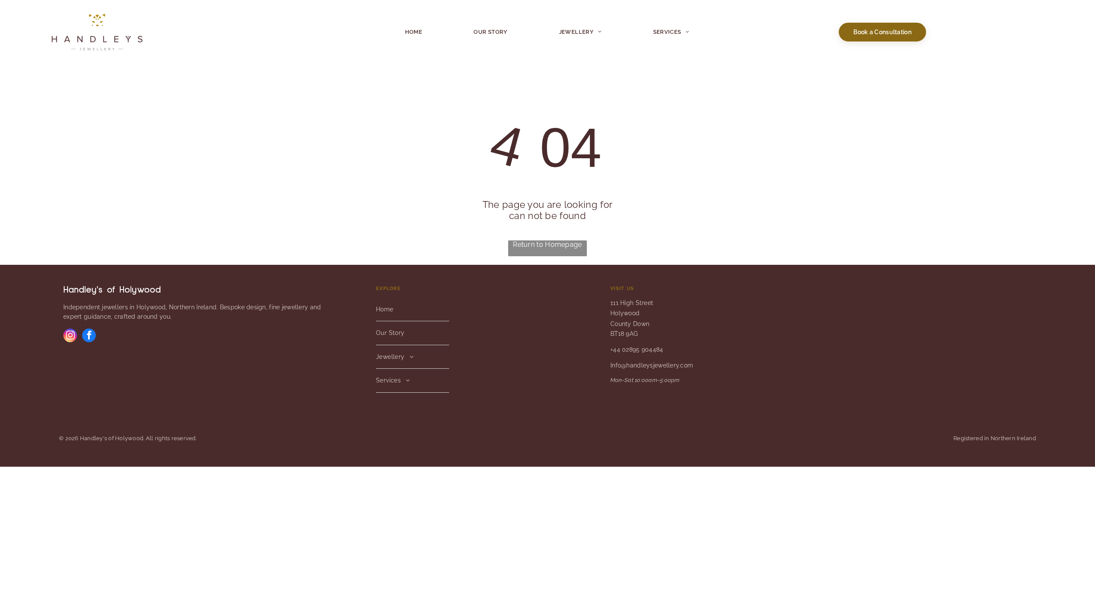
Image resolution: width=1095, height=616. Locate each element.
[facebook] (89, 336)
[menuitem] (414, 32)
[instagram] (70, 336)
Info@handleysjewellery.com (651, 365)
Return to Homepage (547, 244)
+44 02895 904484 (636, 349)
